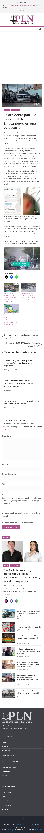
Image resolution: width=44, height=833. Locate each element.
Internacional (6, 751)
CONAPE (4, 776)
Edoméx (7, 110)
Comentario (7, 436)
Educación (5, 801)
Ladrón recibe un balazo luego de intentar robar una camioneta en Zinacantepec (10, 297)
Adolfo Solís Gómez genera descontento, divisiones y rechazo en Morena (28, 651)
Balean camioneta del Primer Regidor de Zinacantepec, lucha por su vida (28, 296)
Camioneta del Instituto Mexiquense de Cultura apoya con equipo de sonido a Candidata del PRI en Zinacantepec (11, 319)
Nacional (5, 746)
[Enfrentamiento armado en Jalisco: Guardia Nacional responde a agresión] (8, 615)
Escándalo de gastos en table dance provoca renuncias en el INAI (27, 638)
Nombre (6, 464)
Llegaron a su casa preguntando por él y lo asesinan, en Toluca (22, 402)
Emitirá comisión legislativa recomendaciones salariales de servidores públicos (18, 383)
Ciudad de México (8, 755)
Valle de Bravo (15, 565)
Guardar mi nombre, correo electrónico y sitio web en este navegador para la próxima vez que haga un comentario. (22, 501)
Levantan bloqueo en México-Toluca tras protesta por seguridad (28, 692)
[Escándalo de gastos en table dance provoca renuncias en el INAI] (8, 639)
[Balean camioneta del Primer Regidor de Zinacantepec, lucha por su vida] (28, 287)
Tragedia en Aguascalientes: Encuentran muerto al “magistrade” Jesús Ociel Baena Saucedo (27, 678)
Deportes (5, 810)
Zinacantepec (15, 110)
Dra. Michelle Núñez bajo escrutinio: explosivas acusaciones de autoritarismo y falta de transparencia (21, 575)
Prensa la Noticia (23, 132)
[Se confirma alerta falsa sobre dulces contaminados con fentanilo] (8, 627)
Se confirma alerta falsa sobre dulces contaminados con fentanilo (29, 626)
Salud (4, 797)
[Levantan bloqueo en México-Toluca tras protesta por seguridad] (8, 693)
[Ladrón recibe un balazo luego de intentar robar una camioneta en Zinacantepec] (11, 287)
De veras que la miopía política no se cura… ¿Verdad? (21, 336)
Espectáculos (6, 805)
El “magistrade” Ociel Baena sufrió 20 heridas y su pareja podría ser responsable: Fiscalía (28, 664)
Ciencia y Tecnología (9, 767)
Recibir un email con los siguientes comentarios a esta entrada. (21, 514)
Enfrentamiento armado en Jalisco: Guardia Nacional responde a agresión (28, 614)
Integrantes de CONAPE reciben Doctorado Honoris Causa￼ (23, 344)
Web (3, 484)
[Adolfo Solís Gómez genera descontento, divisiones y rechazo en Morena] (8, 653)
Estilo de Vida (6, 792)
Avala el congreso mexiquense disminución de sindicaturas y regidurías (18, 363)
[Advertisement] (22, 55)
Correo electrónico (9, 474)
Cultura (4, 780)
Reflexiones (6, 771)
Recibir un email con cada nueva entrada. (18, 523)
